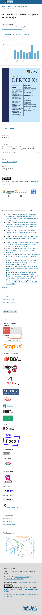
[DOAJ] (12, 362)
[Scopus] (12, 349)
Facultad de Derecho (22, 577)
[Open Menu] (2, 2)
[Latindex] (10, 373)
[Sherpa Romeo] (8, 420)
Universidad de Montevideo (14, 579)
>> (6, 287)
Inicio (3, 6)
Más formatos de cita (9, 152)
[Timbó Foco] (12, 446)
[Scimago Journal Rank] (12, 341)
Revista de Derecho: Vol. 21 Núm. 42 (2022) (20, 263)
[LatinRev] (8, 483)
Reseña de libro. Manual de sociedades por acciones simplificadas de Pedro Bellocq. (21, 224)
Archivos (10, 6)
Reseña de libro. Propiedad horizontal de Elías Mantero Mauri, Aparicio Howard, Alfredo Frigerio (21, 217)
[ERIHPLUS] (11, 394)
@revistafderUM (12, 507)
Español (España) (8, 299)
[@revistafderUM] (5, 507)
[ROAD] (7, 401)
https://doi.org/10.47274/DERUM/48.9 (17, 34)
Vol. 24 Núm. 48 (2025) (21, 6)
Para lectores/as (7, 519)
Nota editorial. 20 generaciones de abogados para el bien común (22, 261)
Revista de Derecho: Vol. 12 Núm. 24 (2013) (20, 246)
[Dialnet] (8, 430)
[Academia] (8, 500)
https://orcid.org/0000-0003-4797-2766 (12, 29)
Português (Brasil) (9, 302)
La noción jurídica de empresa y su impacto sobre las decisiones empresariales (22, 243)
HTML (14, 128)
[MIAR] (8, 492)
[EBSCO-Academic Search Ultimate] (7, 455)
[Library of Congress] (9, 413)
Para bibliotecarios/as (9, 525)
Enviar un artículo (10, 311)
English (5, 297)
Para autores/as (7, 522)
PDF (6, 128)
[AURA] (8, 468)
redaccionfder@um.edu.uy (27, 582)
